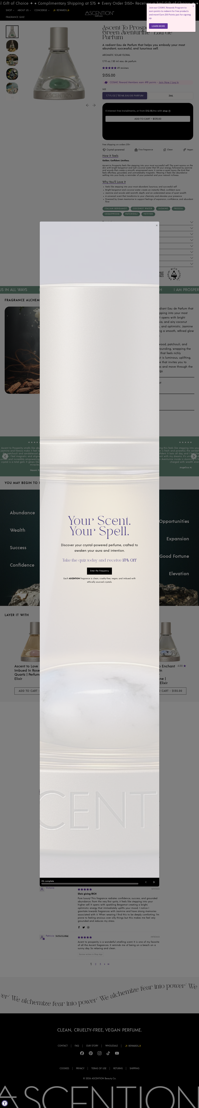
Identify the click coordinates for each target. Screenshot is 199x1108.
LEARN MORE (158, 26)
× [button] (193, 6)
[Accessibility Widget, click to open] (4, 1103)
